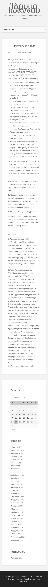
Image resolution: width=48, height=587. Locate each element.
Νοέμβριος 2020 (16, 500)
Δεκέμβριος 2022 (17, 475)
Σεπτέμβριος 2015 (17, 515)
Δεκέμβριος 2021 (16, 484)
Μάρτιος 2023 (15, 469)
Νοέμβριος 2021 (16, 487)
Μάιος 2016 (15, 509)
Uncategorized (16, 558)
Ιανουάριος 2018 (16, 503)
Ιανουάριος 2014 (16, 540)
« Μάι (12, 429)
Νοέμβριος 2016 (16, 506)
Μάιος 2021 (14, 490)
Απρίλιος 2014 (16, 534)
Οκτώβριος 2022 (17, 478)
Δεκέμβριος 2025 (17, 450)
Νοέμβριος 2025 (16, 453)
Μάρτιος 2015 (15, 524)
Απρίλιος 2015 (15, 521)
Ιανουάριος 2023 (17, 472)
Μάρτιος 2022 (15, 481)
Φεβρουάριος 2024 (17, 463)
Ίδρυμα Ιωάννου (24, 11)
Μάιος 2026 (15, 447)
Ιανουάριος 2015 (16, 528)
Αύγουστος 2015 (16, 518)
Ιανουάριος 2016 (16, 512)
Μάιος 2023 (15, 466)
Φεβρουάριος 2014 (17, 537)
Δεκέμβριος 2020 (17, 497)
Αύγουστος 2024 (17, 459)
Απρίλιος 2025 (16, 456)
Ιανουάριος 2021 (16, 494)
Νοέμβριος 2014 (16, 531)
